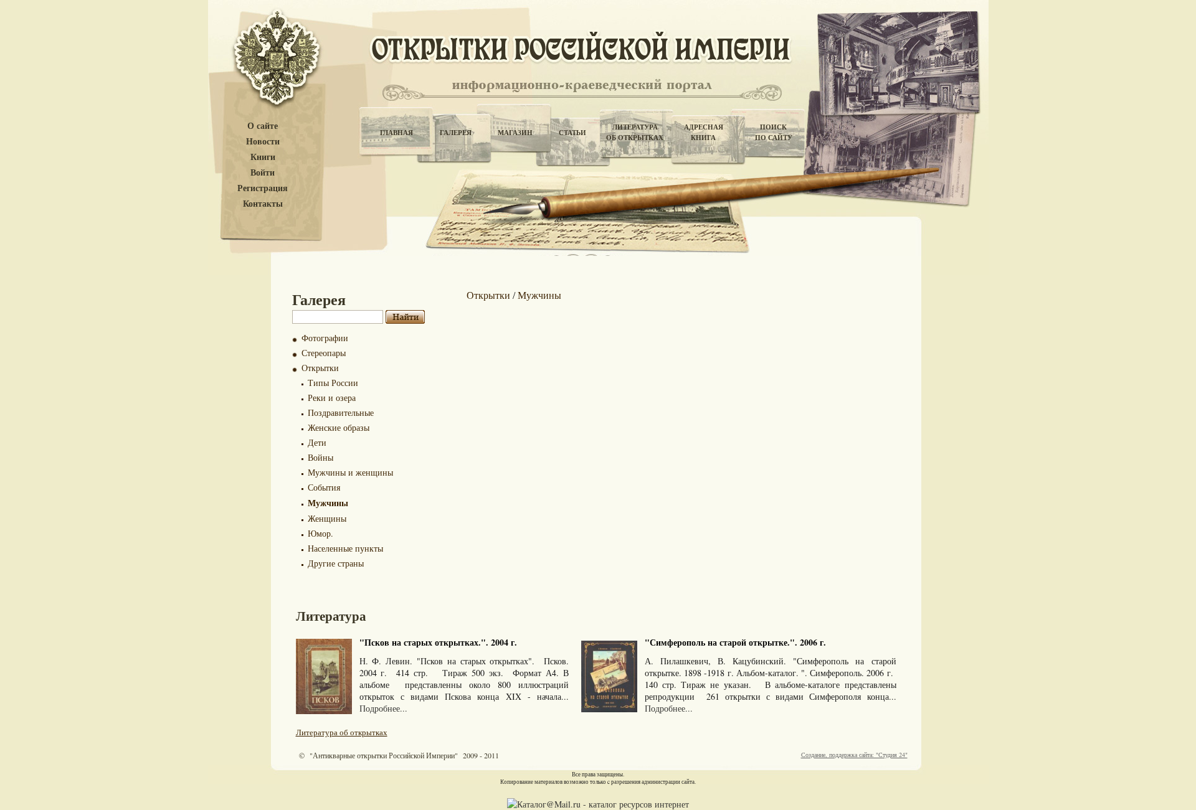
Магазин (515, 132)
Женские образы (338, 427)
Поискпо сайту (773, 132)
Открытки (320, 368)
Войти (262, 172)
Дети (317, 442)
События (324, 487)
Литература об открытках (341, 732)
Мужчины (328, 502)
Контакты (263, 204)
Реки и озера (332, 397)
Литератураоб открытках (634, 132)
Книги (262, 157)
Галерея (456, 132)
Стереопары (323, 353)
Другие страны (336, 563)
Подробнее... (383, 708)
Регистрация (262, 188)
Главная (396, 132)
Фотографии (324, 338)
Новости (263, 141)
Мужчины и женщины (350, 472)
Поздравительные (341, 412)
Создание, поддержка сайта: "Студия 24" (854, 754)
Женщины (327, 518)
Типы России (333, 383)
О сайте (262, 126)
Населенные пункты (345, 548)
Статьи (572, 132)
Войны (320, 457)
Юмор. (320, 533)
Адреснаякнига (703, 132)
